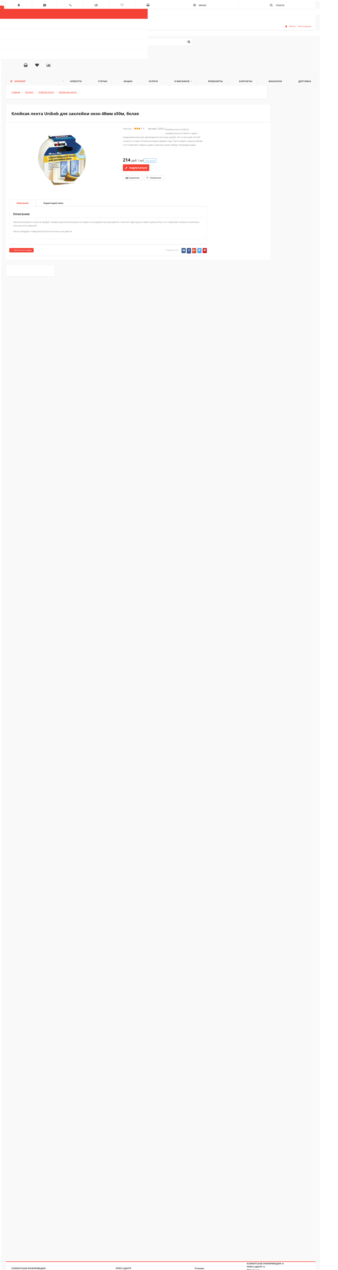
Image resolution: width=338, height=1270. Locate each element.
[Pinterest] (205, 250)
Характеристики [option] (53, 203)
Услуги (153, 81)
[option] (63, 173)
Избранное (155, 178)
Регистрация (304, 26)
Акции (128, 81)
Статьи (102, 81)
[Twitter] (199, 250)
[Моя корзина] (26, 65)
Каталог (20, 81)
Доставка (304, 81)
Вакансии (275, 81)
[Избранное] (37, 65)
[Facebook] (189, 250)
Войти (292, 26)
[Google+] (194, 250)
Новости (76, 81)
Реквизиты (215, 81)
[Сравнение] (48, 65)
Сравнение (134, 178)
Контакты (245, 81)
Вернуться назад (23, 250)
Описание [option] (23, 203)
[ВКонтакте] (183, 250)
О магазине (181, 81)
